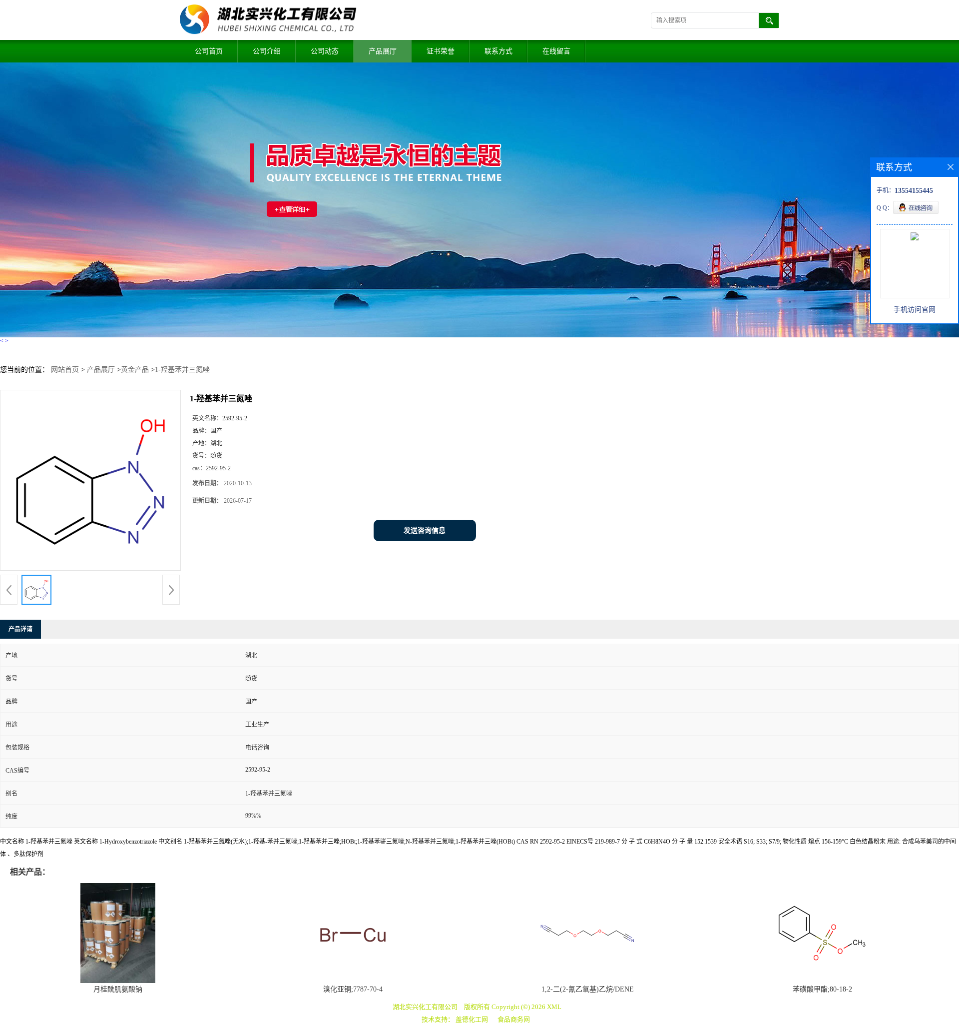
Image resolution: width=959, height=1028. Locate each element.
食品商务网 (513, 1019)
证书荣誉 (441, 51)
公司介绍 (267, 51)
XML (554, 1007)
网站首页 (65, 369)
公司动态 (325, 51)
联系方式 (498, 51)
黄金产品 (135, 369)
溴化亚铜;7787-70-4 (353, 989)
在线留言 (556, 51)
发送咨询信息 (425, 530)
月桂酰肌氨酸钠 (117, 989)
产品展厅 (383, 51)
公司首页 (209, 51)
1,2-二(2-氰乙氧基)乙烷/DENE (587, 989)
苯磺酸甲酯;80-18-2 (822, 989)
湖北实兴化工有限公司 (425, 1007)
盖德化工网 (472, 1019)
